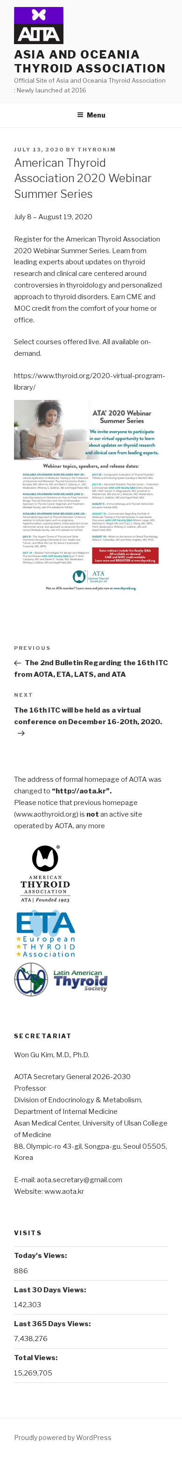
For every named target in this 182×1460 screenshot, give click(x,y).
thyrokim (96, 149)
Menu (96, 115)
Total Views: (36, 1358)
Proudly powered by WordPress (63, 1437)
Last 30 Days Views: (50, 1290)
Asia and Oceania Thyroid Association (90, 61)
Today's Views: (41, 1255)
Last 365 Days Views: (53, 1324)
